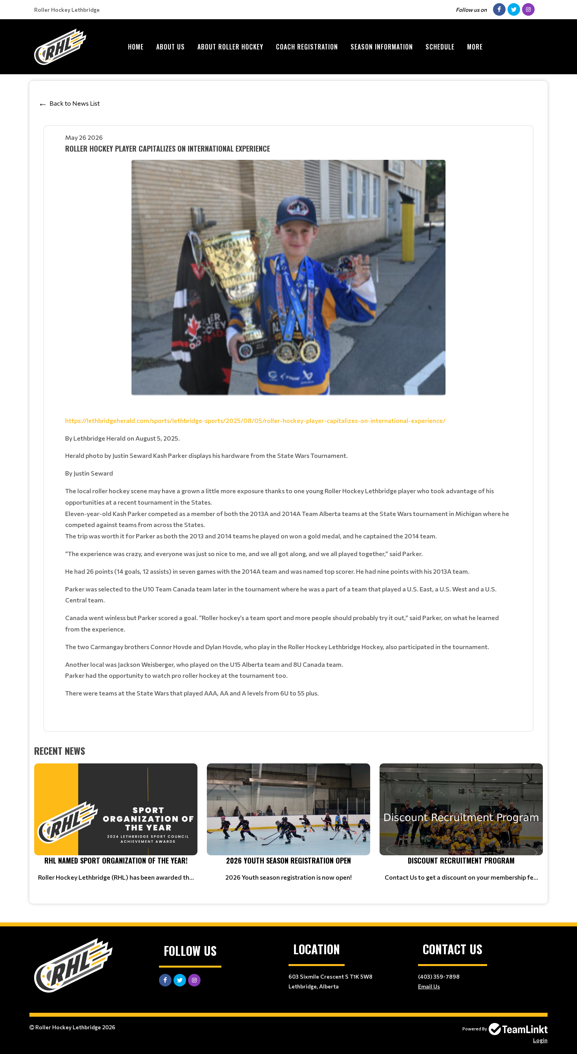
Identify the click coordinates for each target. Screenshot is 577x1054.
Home (136, 46)
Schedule (440, 46)
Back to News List (74, 103)
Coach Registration (307, 46)
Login (540, 1040)
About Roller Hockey (230, 46)
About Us (170, 46)
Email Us (429, 986)
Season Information (382, 46)
